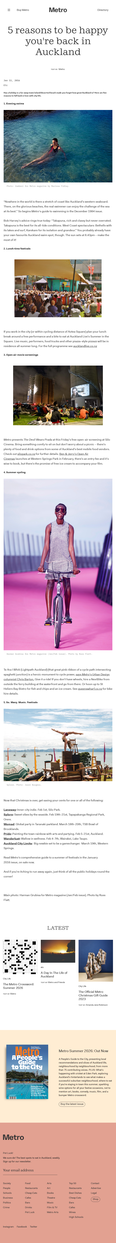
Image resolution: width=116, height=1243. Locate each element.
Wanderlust (12, 839)
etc (6, 85)
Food (27, 1183)
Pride (7, 834)
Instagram (8, 1226)
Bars (27, 1202)
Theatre (51, 1197)
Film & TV (52, 1207)
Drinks (28, 1207)
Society (7, 1183)
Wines (72, 1212)
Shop (95, 1199)
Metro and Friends (53, 982)
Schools (7, 1192)
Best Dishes (75, 1192)
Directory (102, 10)
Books (50, 1192)
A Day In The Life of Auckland (54, 974)
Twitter (33, 1226)
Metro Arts (52, 1212)
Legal (94, 1192)
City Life (7, 978)
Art (48, 1188)
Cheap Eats (31, 1192)
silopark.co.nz (26, 454)
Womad (9, 824)
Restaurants (31, 1188)
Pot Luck (29, 1212)
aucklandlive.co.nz (85, 346)
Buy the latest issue (72, 1104)
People (6, 1188)
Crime (6, 1207)
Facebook (22, 1226)
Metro (62, 69)
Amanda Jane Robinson (93, 1004)
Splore (8, 814)
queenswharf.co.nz (90, 689)
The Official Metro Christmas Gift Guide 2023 (93, 995)
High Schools (76, 1217)
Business (8, 1197)
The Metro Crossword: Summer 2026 (18, 986)
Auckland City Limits (18, 843)
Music (50, 1202)
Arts (49, 1183)
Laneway (10, 810)
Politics (7, 1202)
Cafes (28, 1197)
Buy (23, 10)
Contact (95, 1183)
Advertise (96, 1188)
